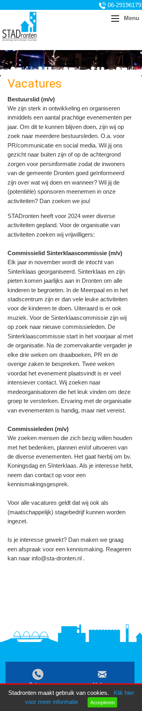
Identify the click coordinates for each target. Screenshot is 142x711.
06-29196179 (124, 5)
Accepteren (102, 702)
